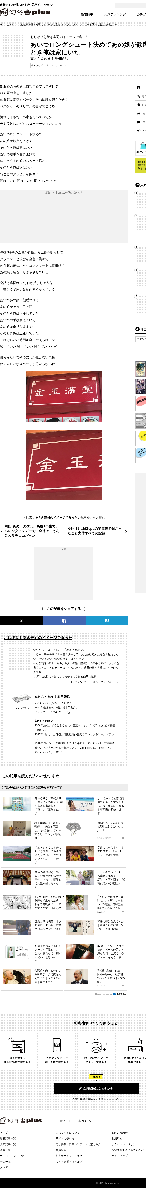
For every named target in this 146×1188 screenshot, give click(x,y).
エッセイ (38, 65)
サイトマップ (120, 1155)
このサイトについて (68, 1132)
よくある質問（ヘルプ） (70, 1161)
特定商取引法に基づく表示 (128, 1150)
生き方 (10, 24)
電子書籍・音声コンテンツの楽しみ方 (78, 1144)
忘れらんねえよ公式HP (48, 752)
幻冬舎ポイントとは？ (69, 1155)
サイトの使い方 (65, 1138)
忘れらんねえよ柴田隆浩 (52, 697)
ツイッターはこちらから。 (51, 712)
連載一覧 (5, 1150)
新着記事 (87, 14)
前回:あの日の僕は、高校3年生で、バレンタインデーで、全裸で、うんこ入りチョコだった (32, 530)
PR (122, 838)
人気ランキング (115, 14)
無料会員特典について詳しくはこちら (97, 1098)
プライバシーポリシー (125, 1144)
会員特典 (61, 1150)
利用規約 (117, 1138)
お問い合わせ (120, 1132)
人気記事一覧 (8, 1144)
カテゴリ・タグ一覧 (12, 1155)
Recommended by (104, 994)
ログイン (86, 1121)
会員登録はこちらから (98, 1088)
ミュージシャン (57, 65)
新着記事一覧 (8, 1138)
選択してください (103, 682)
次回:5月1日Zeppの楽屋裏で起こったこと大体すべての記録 (95, 531)
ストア (4, 1167)
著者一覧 (5, 1161)
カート (67, 1121)
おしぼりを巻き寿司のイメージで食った (40, 24)
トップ (4, 1132)
